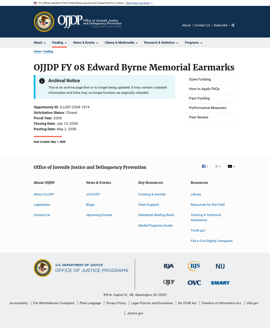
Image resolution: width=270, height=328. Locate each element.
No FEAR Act (187, 303)
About (186, 25)
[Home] (90, 22)
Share (236, 28)
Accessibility (19, 303)
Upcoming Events (99, 215)
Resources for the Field (208, 205)
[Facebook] (206, 169)
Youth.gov (198, 230)
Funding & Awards (152, 194)
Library (196, 194)
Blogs (90, 205)
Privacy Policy (116, 303)
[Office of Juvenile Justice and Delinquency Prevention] (168, 286)
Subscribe (221, 25)
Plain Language (90, 303)
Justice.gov (135, 313)
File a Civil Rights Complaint (211, 241)
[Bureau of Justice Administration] (169, 269)
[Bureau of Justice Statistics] (194, 272)
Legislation (42, 205)
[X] (219, 169)
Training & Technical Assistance (206, 217)
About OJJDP (44, 194)
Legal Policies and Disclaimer (152, 303)
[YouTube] (232, 169)
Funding (48, 51)
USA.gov (252, 303)
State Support (148, 205)
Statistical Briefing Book (156, 215)
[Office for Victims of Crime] (194, 286)
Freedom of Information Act (221, 303)
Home (37, 51)
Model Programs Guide (155, 225)
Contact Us (202, 25)
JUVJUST (93, 194)
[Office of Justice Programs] (44, 21)
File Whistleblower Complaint (53, 303)
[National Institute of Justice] (220, 269)
